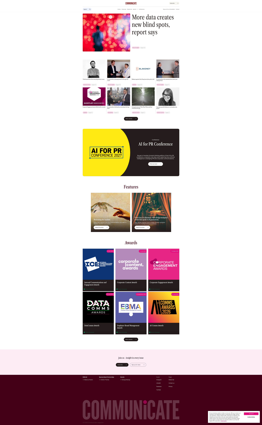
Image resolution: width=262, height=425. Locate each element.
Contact (177, 9)
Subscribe (172, 3)
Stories (119, 9)
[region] (234, 417)
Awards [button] (134, 9)
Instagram (158, 379)
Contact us (171, 383)
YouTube (158, 389)
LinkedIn (158, 383)
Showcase (124, 9)
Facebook (158, 386)
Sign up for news (136, 364)
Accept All (251, 413)
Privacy (170, 386)
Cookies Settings (251, 417)
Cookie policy (224, 421)
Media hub (129, 9)
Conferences (141, 9)
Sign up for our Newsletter (169, 9)
